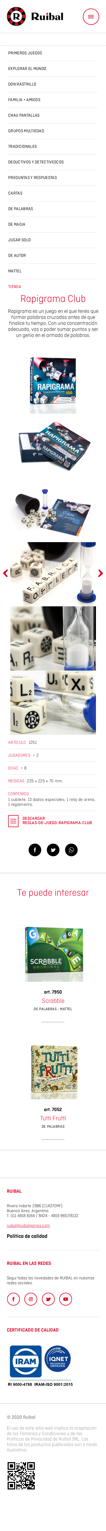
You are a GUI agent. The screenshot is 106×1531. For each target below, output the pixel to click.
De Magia (17, 224)
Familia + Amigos (24, 100)
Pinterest (31, 1299)
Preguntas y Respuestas (32, 178)
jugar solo (19, 240)
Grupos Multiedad (26, 131)
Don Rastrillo (22, 84)
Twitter (48, 1299)
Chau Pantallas (23, 115)
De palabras (20, 209)
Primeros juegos (25, 53)
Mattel (14, 271)
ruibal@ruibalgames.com (28, 1226)
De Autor (17, 256)
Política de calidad (27, 1236)
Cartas (15, 193)
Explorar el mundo (27, 69)
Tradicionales (22, 147)
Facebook (13, 1299)
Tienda (14, 287)
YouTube (65, 1299)
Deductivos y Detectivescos (36, 162)
